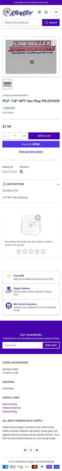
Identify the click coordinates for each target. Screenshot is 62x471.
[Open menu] (56, 12)
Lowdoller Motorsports (15, 95)
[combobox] (31, 22)
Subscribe (51, 345)
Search (53, 22)
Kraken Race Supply (25, 461)
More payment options (31, 151)
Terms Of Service (11, 407)
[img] (9, 172)
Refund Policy (9, 404)
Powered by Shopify (45, 461)
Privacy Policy (9, 411)
